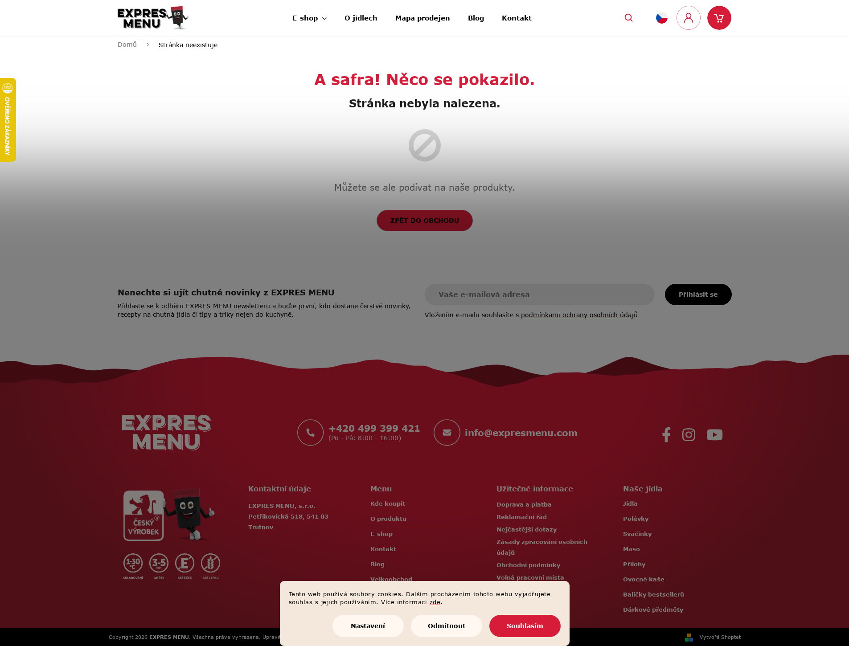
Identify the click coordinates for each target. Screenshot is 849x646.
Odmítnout (446, 626)
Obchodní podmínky (528, 564)
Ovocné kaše (643, 579)
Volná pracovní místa (530, 577)
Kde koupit (387, 503)
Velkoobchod (391, 579)
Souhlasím (525, 626)
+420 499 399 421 (374, 428)
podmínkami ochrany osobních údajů (579, 315)
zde (435, 601)
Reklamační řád (521, 516)
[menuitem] (309, 15)
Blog (377, 564)
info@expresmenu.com (521, 432)
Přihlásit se (698, 294)
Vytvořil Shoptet (720, 637)
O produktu (388, 518)
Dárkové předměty (653, 609)
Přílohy (634, 564)
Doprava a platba (524, 504)
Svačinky (637, 533)
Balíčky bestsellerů (653, 594)
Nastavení (368, 626)
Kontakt (383, 548)
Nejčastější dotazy (526, 529)
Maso (631, 548)
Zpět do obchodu (424, 220)
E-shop (381, 533)
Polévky (635, 518)
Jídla (630, 503)
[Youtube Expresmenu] (714, 432)
